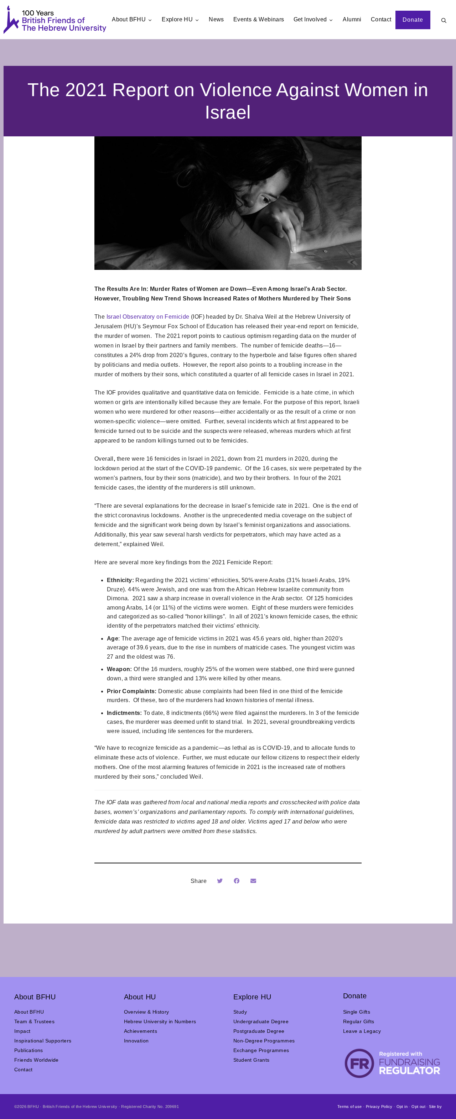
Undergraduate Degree (261, 1021)
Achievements (140, 1031)
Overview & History (146, 1012)
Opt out (418, 1106)
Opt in (402, 1106)
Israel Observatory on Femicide (148, 317)
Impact (22, 1031)
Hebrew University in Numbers (160, 1021)
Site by (435, 1106)
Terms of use (349, 1106)
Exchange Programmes (261, 1050)
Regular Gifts (358, 1021)
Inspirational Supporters (43, 1041)
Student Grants (251, 1060)
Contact (23, 1069)
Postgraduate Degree (259, 1031)
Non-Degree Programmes (264, 1041)
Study (240, 1012)
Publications (28, 1050)
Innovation (136, 1041)
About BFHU (29, 1012)
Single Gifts (356, 1012)
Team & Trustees (34, 1021)
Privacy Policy (379, 1106)
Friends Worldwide (36, 1060)
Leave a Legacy (362, 1031)
